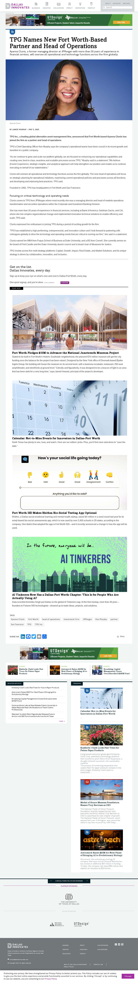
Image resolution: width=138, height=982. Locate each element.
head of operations (51, 619)
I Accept (128, 976)
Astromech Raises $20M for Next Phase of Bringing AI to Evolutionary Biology (74, 671)
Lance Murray (19, 130)
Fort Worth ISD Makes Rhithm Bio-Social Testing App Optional (54, 513)
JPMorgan (87, 619)
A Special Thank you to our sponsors (69, 881)
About (108, 4)
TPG (29, 624)
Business (36, 8)
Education (59, 8)
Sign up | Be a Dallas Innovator (75, 964)
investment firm (71, 619)
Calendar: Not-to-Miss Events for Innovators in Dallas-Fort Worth (56, 438)
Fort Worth (33, 619)
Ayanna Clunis (18, 619)
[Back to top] (127, 965)
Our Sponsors (102, 945)
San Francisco (17, 624)
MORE (61, 721)
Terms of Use (98, 964)
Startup (91, 8)
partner (114, 619)
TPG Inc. (39, 624)
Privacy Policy (69, 967)
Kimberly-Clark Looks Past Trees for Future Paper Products (31, 671)
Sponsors (117, 4)
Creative (47, 8)
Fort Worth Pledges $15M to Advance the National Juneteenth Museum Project (65, 353)
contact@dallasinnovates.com (19, 959)
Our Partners (102, 949)
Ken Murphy (101, 619)
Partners (126, 4)
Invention (80, 8)
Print (122, 636)
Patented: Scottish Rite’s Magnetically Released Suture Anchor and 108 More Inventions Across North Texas (33, 715)
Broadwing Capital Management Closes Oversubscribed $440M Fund (117, 671)
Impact (69, 8)
